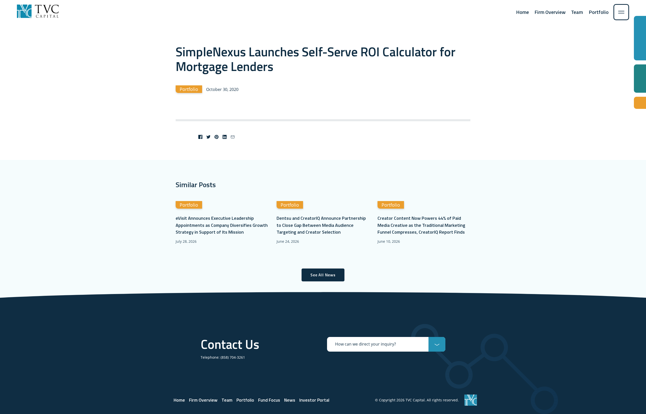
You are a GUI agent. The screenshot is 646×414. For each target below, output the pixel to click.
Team (577, 12)
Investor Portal (314, 400)
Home (522, 12)
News (289, 400)
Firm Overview (550, 12)
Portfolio (599, 12)
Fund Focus (269, 400)
